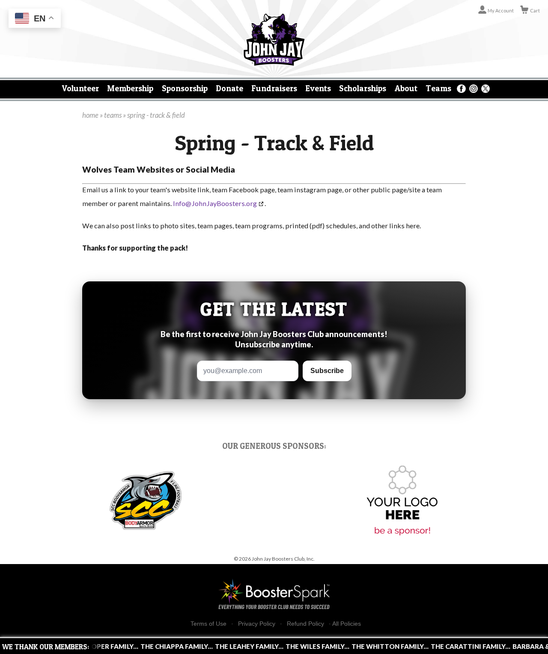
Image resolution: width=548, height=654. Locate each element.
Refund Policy (305, 624)
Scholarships (362, 88)
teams (113, 115)
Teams (438, 88)
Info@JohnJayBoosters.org (215, 203)
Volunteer (80, 88)
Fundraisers (274, 88)
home (90, 115)
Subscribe (327, 370)
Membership (130, 88)
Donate (229, 88)
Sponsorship (185, 88)
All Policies (346, 623)
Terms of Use (208, 624)
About (406, 88)
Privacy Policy (256, 624)
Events (318, 88)
